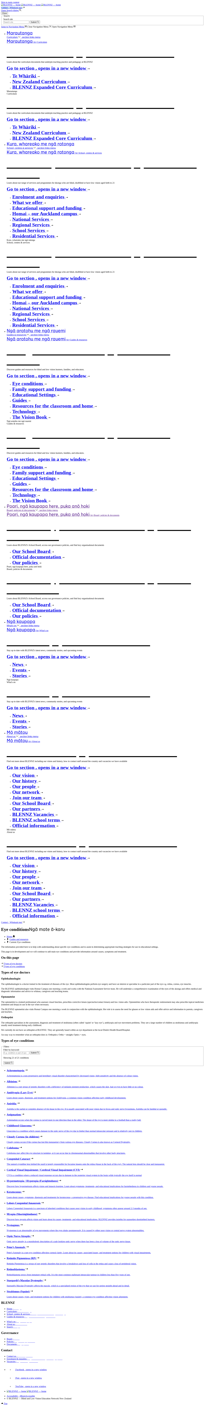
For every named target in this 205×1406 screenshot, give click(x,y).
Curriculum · (19, 1311)
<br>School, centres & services (54, 153)
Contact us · (20, 1356)
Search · (13, 1327)
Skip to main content (10, 2)
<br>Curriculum (27, 42)
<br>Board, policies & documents (63, 515)
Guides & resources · (31, 1317)
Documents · (18, 1344)
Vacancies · (22, 1361)
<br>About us (23, 741)
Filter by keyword (11, 1050)
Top (5, 1403)
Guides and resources (18, 939)
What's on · (19, 1321)
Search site (8, 19)
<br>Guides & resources (47, 340)
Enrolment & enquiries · (34, 1359)
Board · (13, 1339)
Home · (14, 1309)
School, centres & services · (36, 1314)
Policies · (21, 1341)
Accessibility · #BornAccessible (21, 1396)
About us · (17, 1324)
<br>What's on (27, 630)
